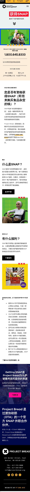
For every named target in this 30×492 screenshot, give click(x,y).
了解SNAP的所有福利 (9, 360)
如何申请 (8, 192)
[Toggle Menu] (27, 6)
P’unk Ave (20, 488)
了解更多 (15, 395)
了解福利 (8, 258)
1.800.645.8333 (15, 55)
